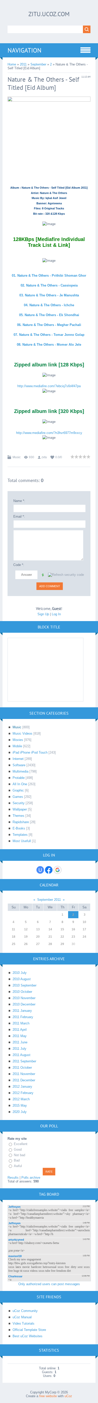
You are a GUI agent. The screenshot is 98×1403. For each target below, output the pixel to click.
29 (62, 944)
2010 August (22, 979)
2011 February (23, 1017)
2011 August (21, 1055)
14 (50, 929)
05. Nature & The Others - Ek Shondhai (49, 315)
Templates (20, 835)
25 (13, 944)
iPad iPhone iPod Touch (30, 752)
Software (19, 765)
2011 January (22, 1011)
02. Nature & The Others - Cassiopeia (49, 285)
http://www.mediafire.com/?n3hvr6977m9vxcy (49, 433)
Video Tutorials (23, 1323)
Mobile (17, 746)
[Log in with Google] (58, 870)
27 (38, 944)
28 (50, 944)
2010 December (24, 1004)
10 (84, 922)
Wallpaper (20, 809)
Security (19, 803)
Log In (56, 614)
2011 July (19, 1048)
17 (84, 929)
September (38, 64)
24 (84, 936)
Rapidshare (21, 822)
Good (18, 1149)
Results (13, 1177)
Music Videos (22, 733)
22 (62, 936)
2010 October (22, 992)
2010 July (20, 973)
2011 (23, 64)
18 (13, 936)
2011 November (24, 1074)
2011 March (21, 1023)
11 (13, 929)
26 (26, 944)
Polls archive (30, 1177)
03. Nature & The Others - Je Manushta (49, 295)
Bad (17, 1160)
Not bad (19, 1155)
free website (48, 1396)
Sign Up (43, 614)
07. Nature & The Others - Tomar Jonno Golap (49, 335)
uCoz (68, 1396)
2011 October (22, 1067)
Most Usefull (22, 841)
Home (12, 64)
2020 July (20, 1112)
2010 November (24, 998)
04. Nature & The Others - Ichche (49, 305)
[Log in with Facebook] (49, 870)
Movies (18, 740)
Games (18, 797)
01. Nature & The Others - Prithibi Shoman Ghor (49, 275)
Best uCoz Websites (27, 1336)
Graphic (18, 790)
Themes (18, 816)
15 (62, 929)
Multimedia (20, 771)
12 (26, 929)
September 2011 (49, 900)
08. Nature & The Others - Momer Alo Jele (49, 344)
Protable (19, 778)
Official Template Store (29, 1330)
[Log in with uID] (40, 870)
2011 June (20, 1042)
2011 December (24, 1080)
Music (17, 457)
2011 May (20, 1036)
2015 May (20, 1105)
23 (73, 936)
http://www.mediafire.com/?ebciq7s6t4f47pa (49, 386)
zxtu (44, 457)
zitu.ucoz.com (49, 14)
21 (50, 936)
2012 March (21, 1099)
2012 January (22, 1086)
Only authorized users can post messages (49, 1284)
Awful (18, 1166)
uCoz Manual (22, 1317)
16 (73, 929)
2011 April (20, 1030)
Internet (18, 759)
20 (38, 936)
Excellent (20, 1144)
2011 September (24, 1061)
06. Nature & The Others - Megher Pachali (49, 325)
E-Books (19, 828)
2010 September (24, 985)
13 (38, 929)
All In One (20, 784)
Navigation (24, 50)
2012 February (23, 1093)
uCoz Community (25, 1311)
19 (26, 936)
